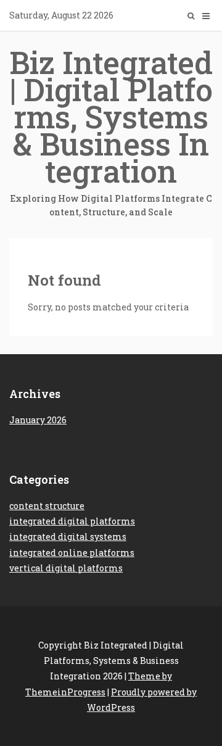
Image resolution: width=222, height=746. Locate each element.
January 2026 (38, 420)
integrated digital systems (67, 536)
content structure (46, 506)
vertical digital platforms (66, 568)
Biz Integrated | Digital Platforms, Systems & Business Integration (111, 130)
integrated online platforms (71, 552)
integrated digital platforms (72, 521)
